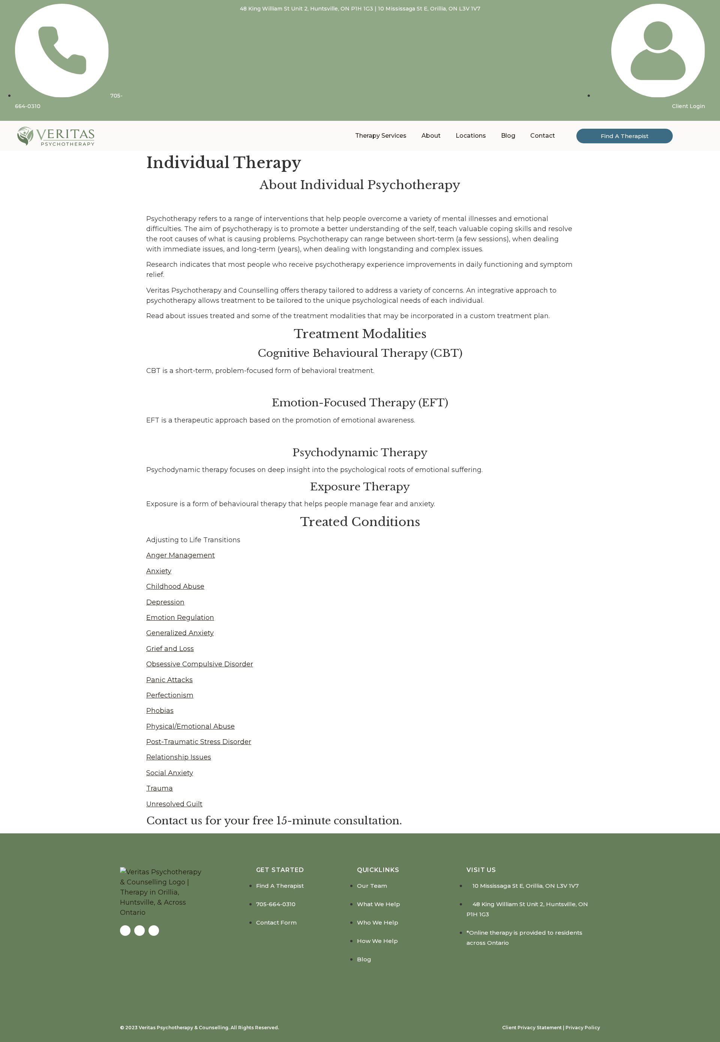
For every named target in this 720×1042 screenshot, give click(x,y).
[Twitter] (139, 930)
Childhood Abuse (175, 586)
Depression (165, 602)
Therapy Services (380, 135)
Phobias (160, 711)
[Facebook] (125, 930)
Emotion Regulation (180, 617)
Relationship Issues (178, 757)
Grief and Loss (170, 649)
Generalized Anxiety (180, 633)
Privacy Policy (582, 1027)
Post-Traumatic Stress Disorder (198, 742)
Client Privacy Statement (532, 1027)
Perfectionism (170, 695)
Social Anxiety (169, 773)
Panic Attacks (169, 680)
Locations (471, 135)
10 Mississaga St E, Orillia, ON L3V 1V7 (429, 8)
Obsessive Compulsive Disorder (199, 664)
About (431, 135)
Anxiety (158, 571)
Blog (508, 135)
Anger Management (180, 555)
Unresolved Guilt (174, 804)
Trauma (159, 788)
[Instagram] (153, 930)
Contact (542, 135)
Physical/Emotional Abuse (190, 726)
